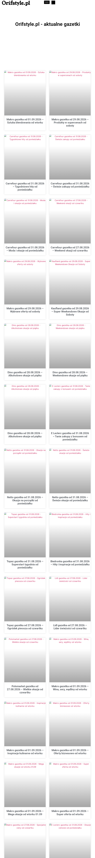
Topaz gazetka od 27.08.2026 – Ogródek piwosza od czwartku (25, 627)
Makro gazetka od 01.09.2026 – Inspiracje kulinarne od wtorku (25, 752)
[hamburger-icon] (47, 2)
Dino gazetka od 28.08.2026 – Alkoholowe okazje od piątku (25, 374)
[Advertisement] (47, 46)
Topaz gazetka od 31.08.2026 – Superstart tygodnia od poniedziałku (25, 564)
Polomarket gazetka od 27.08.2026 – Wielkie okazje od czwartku (25, 689)
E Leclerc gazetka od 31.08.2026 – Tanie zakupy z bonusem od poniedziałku (70, 436)
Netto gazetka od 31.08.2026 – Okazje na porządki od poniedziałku (25, 500)
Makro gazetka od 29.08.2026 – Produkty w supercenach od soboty (70, 122)
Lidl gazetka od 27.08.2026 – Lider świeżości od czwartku (70, 627)
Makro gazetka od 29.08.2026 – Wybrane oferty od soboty (25, 310)
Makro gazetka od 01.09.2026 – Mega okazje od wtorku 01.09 (25, 813)
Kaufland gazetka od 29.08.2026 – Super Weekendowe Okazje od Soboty (70, 311)
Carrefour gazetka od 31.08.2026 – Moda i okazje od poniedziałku (25, 249)
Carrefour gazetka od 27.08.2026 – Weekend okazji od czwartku (70, 249)
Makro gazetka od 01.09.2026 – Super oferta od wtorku (70, 813)
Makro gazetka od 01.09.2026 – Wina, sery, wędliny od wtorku (70, 688)
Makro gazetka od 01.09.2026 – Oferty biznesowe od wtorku (70, 752)
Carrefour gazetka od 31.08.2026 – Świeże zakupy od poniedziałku (70, 185)
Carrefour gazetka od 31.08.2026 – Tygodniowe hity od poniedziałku (25, 186)
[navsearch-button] (53, 2)
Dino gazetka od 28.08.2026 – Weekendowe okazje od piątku (70, 374)
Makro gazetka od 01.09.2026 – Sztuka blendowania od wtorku (25, 121)
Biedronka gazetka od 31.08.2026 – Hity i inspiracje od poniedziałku (70, 563)
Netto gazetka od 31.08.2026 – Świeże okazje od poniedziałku (70, 499)
